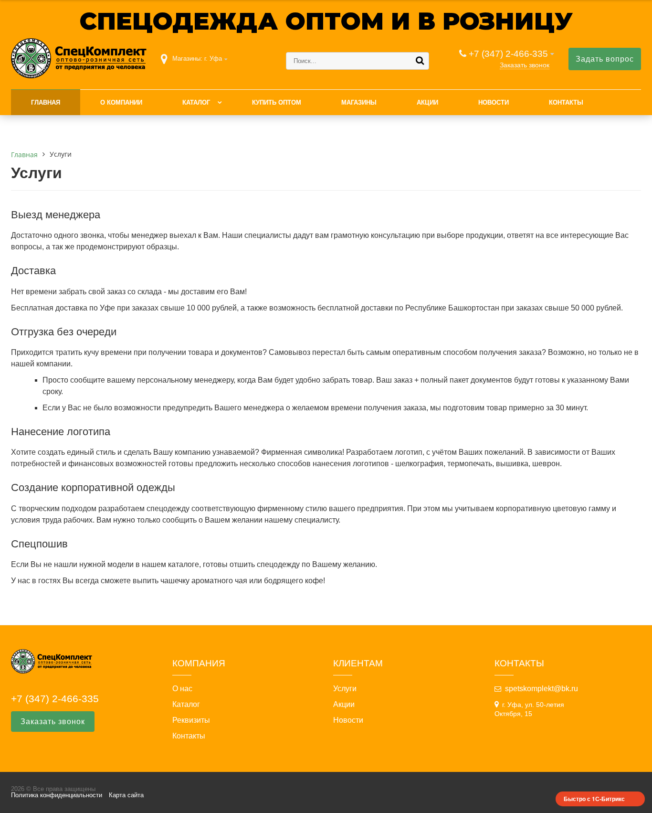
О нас (182, 689)
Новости (493, 102)
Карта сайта (126, 795)
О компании (121, 102)
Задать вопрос (605, 59)
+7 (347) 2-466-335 (508, 54)
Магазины (359, 102)
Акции (427, 102)
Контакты (566, 102)
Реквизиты (191, 720)
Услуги (345, 689)
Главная (45, 102)
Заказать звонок (524, 65)
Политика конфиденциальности (56, 795)
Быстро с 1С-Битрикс (594, 798)
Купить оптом (276, 102)
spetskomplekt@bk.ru (541, 689)
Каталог (196, 102)
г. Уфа (213, 58)
